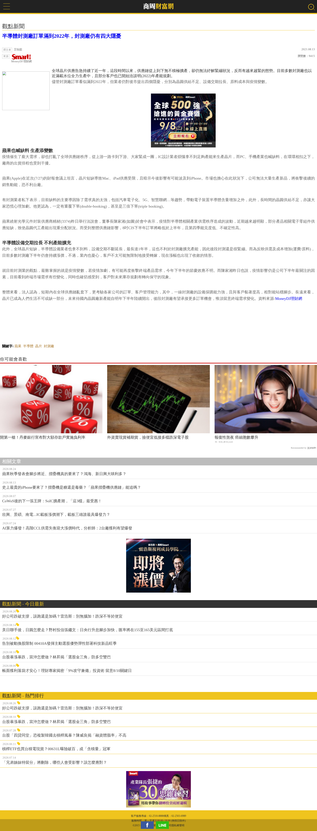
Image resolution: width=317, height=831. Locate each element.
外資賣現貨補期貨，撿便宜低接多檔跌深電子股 (148, 437)
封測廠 (49, 346)
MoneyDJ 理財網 (21, 61)
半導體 (28, 346)
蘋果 (17, 346)
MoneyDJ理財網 (288, 298)
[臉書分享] (148, 825)
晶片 (38, 346)
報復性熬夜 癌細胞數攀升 (236, 437)
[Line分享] (163, 825)
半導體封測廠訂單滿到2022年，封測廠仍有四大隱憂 (61, 36)
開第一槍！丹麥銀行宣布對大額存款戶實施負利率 (42, 437)
